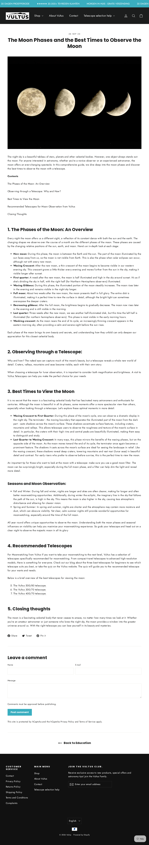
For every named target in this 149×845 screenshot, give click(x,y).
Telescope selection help (98, 16)
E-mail (78, 664)
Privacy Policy (67, 721)
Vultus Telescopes (17, 376)
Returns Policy (13, 786)
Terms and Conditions (17, 797)
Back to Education (77, 743)
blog (72, 562)
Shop (37, 16)
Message (11, 680)
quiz (50, 566)
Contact (73, 16)
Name (10, 664)
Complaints (11, 803)
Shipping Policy (14, 792)
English (72, 820)
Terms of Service (87, 721)
